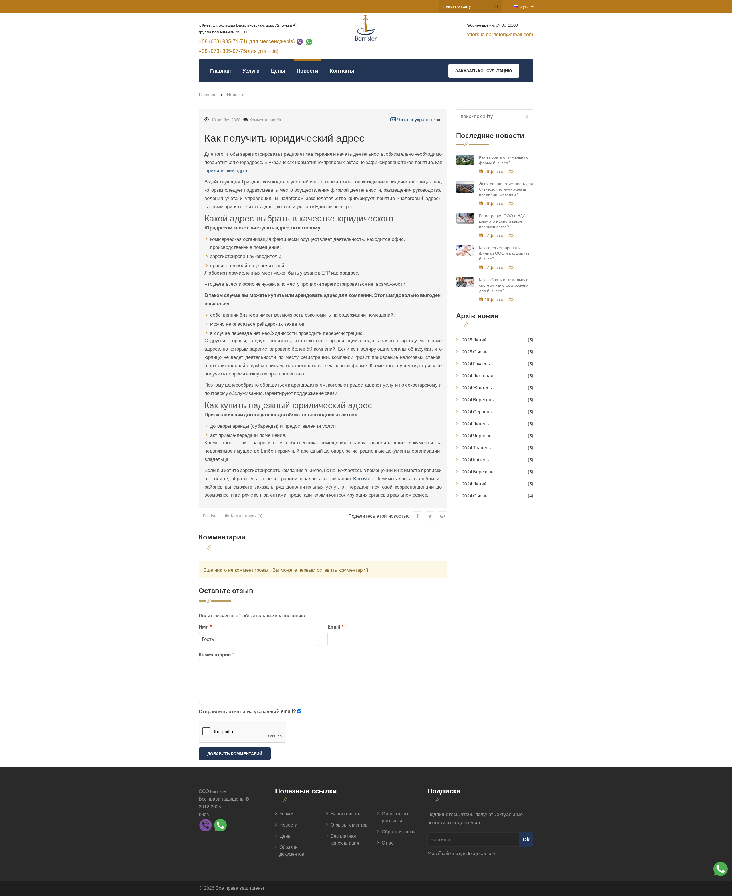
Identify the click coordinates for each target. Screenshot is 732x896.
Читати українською (419, 119)
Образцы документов (291, 850)
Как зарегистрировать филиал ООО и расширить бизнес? (504, 253)
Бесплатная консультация (345, 839)
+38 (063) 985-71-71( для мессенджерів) (247, 41)
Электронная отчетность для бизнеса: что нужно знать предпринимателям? (506, 189)
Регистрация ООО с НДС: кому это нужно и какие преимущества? (503, 221)
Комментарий (216, 654)
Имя (205, 626)
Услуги (251, 71)
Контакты (342, 71)
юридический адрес (226, 170)
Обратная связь (398, 831)
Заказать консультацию (483, 70)
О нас (387, 842)
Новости (307, 71)
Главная (220, 71)
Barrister (362, 478)
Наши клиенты (346, 813)
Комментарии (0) (265, 119)
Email (335, 626)
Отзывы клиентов (349, 824)
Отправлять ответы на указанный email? (247, 711)
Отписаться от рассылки (397, 817)
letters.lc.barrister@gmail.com (499, 34)
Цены (278, 71)
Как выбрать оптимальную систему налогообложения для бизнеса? (504, 285)
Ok (526, 839)
